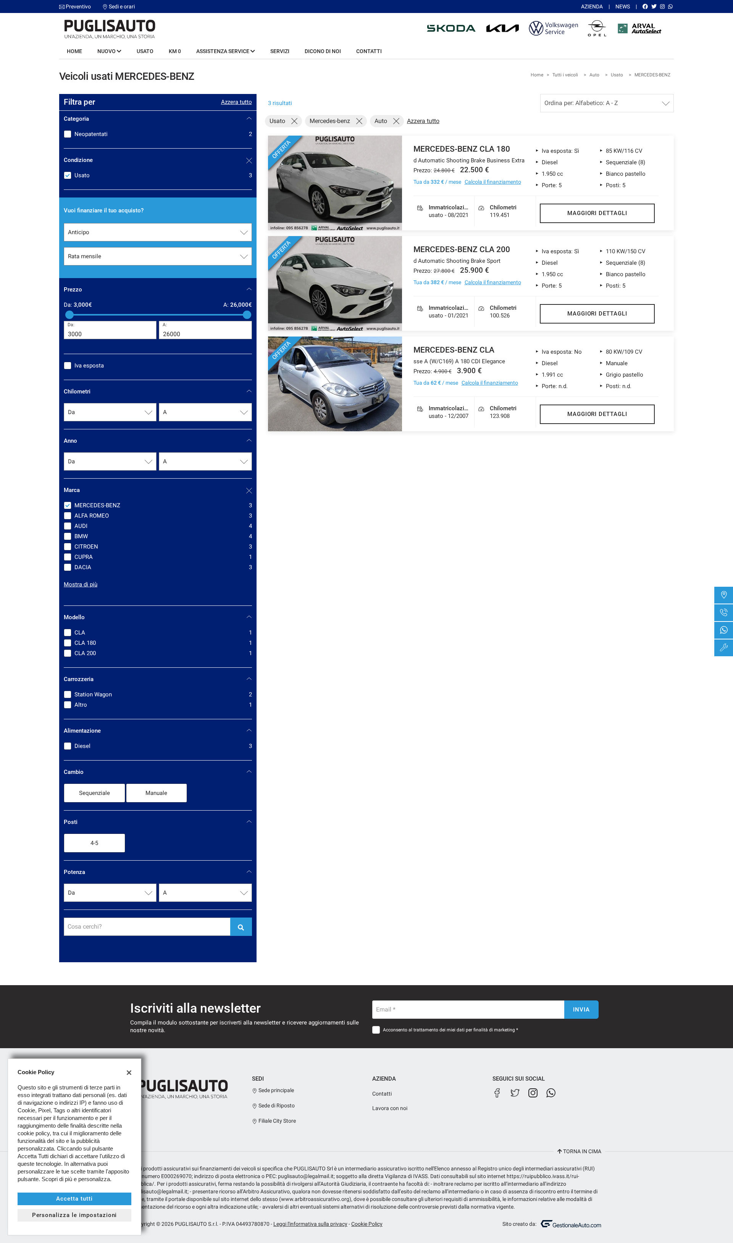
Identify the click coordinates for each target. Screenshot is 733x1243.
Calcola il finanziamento (493, 182)
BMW (163, 536)
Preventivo (78, 6)
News (622, 6)
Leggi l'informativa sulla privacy (310, 1224)
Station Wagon (163, 694)
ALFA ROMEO (163, 515)
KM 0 (175, 51)
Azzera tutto (236, 102)
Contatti (369, 51)
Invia (581, 1009)
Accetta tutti (74, 1198)
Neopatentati (163, 134)
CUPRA (163, 557)
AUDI (163, 526)
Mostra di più (80, 584)
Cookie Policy (367, 1224)
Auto (594, 75)
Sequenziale (94, 793)
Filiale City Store (276, 1121)
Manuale (156, 793)
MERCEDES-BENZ (652, 75)
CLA (163, 632)
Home (74, 51)
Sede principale (275, 1090)
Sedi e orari (122, 6)
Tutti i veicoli (565, 75)
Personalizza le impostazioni (74, 1215)
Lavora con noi (389, 1108)
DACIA (163, 567)
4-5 (94, 843)
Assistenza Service (223, 51)
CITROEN (163, 546)
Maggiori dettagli (597, 213)
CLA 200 (163, 653)
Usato (145, 51)
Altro (163, 704)
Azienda (592, 6)
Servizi (279, 51)
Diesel (163, 746)
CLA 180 (163, 642)
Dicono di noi (323, 51)
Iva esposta (89, 365)
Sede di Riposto (276, 1105)
